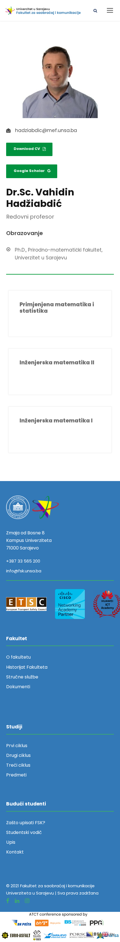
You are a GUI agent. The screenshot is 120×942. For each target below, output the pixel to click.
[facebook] (7, 901)
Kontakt (15, 852)
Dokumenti (18, 686)
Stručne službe (22, 677)
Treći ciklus (18, 765)
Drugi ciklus (18, 755)
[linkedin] (17, 901)
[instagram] (27, 901)
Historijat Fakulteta (26, 667)
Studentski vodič (24, 832)
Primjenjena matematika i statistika (57, 308)
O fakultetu (18, 657)
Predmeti (16, 775)
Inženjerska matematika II (57, 362)
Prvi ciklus (16, 745)
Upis (10, 842)
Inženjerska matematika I (56, 420)
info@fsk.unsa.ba (23, 571)
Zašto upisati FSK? (25, 822)
